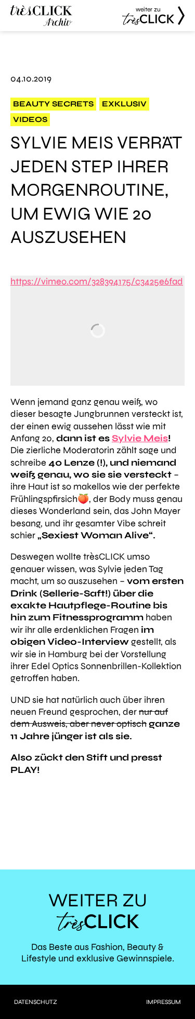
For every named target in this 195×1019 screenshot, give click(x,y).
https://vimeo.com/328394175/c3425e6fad (96, 281)
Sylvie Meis (140, 438)
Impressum (163, 1002)
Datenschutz (35, 1002)
